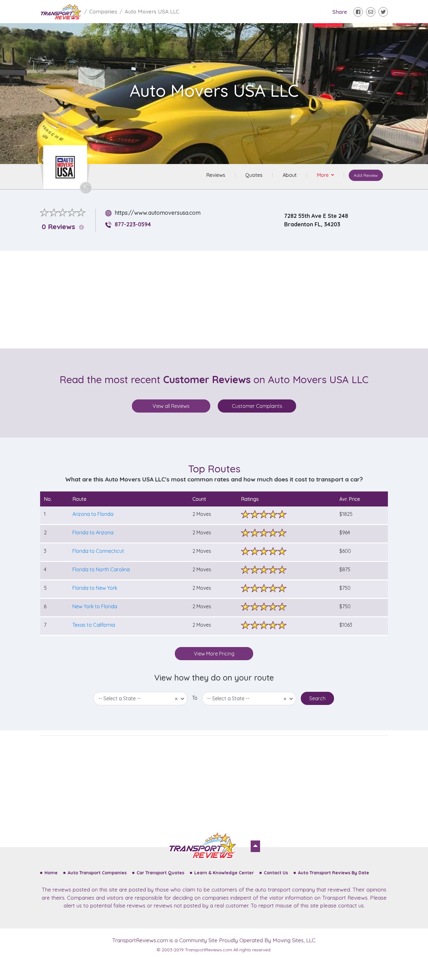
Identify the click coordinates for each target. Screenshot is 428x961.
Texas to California (93, 625)
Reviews (215, 175)
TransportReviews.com (140, 940)
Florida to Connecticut (98, 551)
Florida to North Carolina (101, 569)
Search (317, 698)
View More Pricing (214, 653)
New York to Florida (94, 606)
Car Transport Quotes (160, 873)
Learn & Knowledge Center (224, 873)
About (290, 175)
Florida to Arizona (92, 532)
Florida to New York (94, 588)
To (194, 698)
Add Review (366, 175)
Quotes (254, 175)
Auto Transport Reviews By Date (333, 873)
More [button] (323, 175)
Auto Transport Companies (97, 873)
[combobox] (140, 698)
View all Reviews (171, 406)
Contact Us (276, 873)
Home (51, 873)
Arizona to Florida (92, 514)
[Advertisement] (219, 299)
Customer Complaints (257, 406)
